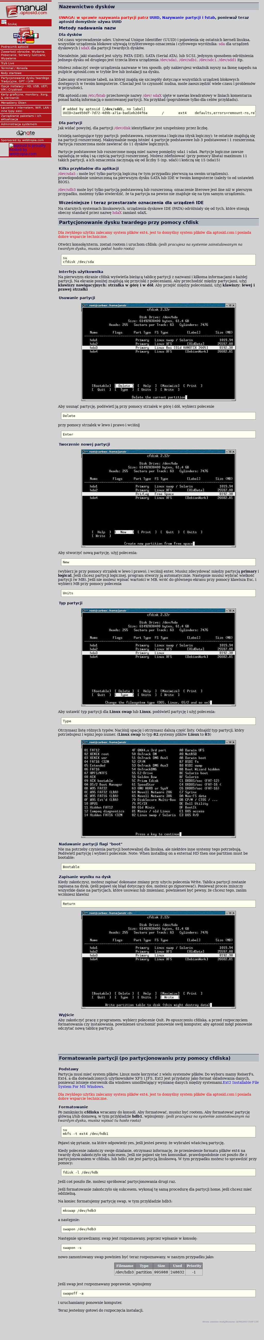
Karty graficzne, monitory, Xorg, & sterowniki (24, 96)
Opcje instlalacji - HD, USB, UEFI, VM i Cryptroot (24, 88)
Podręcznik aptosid (14, 47)
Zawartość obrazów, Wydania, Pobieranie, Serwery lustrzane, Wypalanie (23, 55)
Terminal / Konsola (14, 68)
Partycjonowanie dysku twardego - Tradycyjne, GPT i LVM (26, 79)
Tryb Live (7, 63)
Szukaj (12, 24)
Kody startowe (11, 73)
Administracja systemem (19, 124)
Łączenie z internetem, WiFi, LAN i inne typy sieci (26, 109)
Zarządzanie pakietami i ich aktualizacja (21, 117)
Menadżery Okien (13, 103)
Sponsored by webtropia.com (22, 140)
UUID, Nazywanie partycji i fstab (182, 17)
